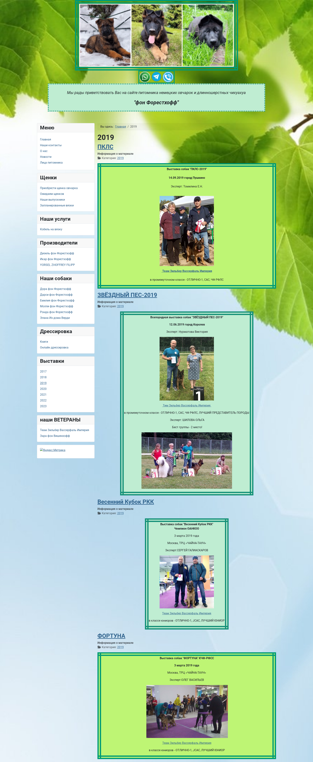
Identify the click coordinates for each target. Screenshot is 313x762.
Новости (45, 157)
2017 (43, 371)
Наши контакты (51, 145)
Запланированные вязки (57, 205)
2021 (43, 394)
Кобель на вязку (51, 229)
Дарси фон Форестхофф (56, 294)
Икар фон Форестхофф (55, 259)
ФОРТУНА (111, 635)
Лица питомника (51, 162)
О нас (43, 151)
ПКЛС (105, 146)
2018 (43, 377)
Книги (44, 341)
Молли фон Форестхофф (56, 306)
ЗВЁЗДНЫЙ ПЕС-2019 (127, 295)
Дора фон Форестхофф (55, 289)
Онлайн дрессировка (54, 347)
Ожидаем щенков (52, 194)
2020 (43, 389)
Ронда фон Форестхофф (56, 312)
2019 (43, 383)
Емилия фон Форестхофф (57, 300)
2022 (43, 400)
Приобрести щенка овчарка (59, 188)
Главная (45, 139)
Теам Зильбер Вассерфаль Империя (64, 430)
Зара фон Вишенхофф (55, 436)
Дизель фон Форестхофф (57, 253)
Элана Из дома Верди (55, 318)
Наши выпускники (52, 199)
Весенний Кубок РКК (125, 501)
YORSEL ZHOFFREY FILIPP (57, 265)
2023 (43, 406)
